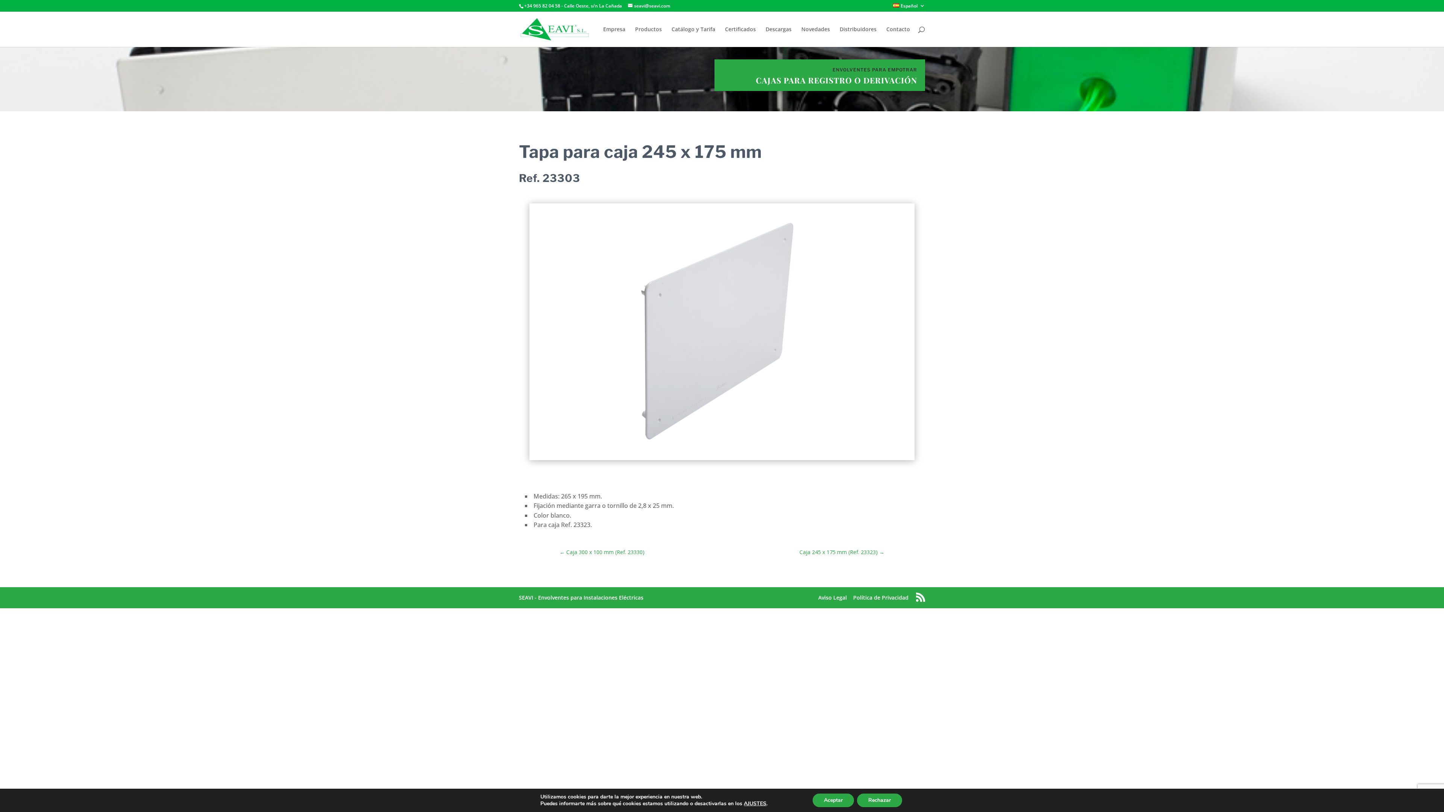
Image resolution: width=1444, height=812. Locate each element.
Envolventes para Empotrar (875, 70)
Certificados (740, 30)
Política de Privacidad (881, 597)
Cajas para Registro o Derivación (836, 80)
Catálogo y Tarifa (693, 30)
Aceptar (833, 800)
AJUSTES (755, 803)
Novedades (815, 30)
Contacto (898, 30)
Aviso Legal (832, 597)
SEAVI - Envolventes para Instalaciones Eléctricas (581, 597)
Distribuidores (858, 30)
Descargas (779, 30)
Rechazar (879, 800)
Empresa (614, 30)
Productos (648, 30)
